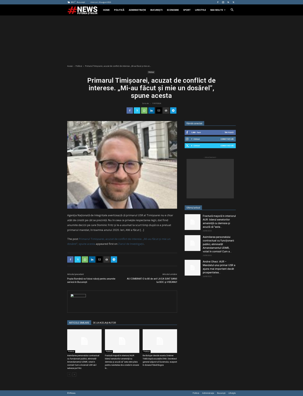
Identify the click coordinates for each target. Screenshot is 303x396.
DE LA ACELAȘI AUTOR (104, 323)
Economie (173, 9)
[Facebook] (217, 2)
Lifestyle (200, 9)
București (156, 9)
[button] (232, 10)
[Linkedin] (151, 110)
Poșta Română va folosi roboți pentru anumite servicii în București (91, 280)
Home (106, 9)
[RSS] (228, 2)
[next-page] (74, 374)
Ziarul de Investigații (131, 244)
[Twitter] (233, 2)
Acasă (70, 66)
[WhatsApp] (144, 110)
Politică (119, 9)
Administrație (137, 9)
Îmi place (229, 132)
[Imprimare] (166, 110)
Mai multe (216, 9)
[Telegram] (173, 110)
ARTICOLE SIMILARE (79, 323)
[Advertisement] (151, 39)
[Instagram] (223, 2)
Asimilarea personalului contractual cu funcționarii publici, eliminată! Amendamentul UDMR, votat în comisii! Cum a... (218, 244)
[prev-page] (69, 374)
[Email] (159, 110)
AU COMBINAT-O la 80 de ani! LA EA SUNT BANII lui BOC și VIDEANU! (152, 280)
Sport (187, 9)
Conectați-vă (227, 139)
